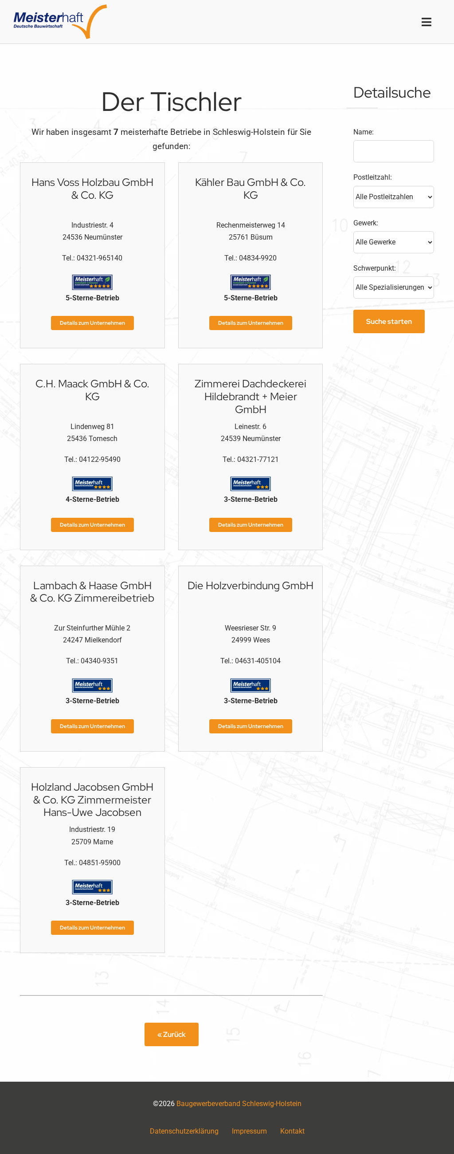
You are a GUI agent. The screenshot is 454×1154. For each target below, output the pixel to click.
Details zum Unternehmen (92, 323)
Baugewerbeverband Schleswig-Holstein (238, 1103)
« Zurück (171, 1034)
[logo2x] (60, 8)
